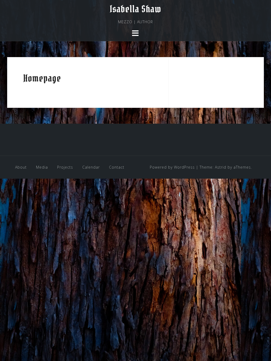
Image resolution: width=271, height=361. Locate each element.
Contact (116, 167)
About (21, 167)
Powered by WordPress (172, 167)
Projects (65, 167)
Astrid (220, 167)
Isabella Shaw (135, 9)
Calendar (91, 167)
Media (42, 167)
